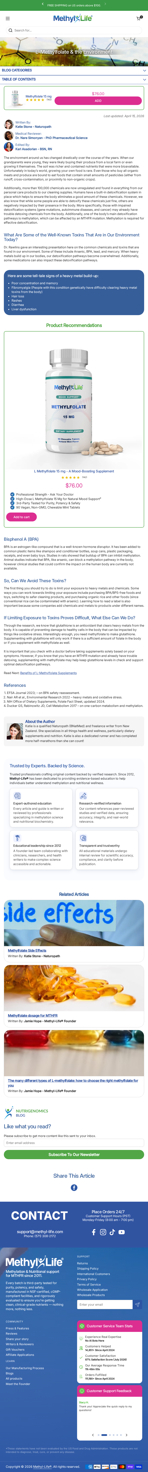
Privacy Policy (87, 1279)
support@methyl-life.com (40, 1231)
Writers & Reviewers (20, 1344)
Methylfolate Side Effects (27, 950)
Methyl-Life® (42, 1467)
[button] (138, 18)
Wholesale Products (91, 1295)
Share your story (17, 1339)
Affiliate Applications (20, 1355)
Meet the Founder (18, 1384)
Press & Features (17, 1328)
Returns (82, 1263)
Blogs (9, 1373)
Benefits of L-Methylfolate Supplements (48, 673)
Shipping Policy (87, 1268)
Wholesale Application (92, 1290)
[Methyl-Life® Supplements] (73, 18)
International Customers (93, 1274)
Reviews (11, 1333)
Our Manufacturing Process (25, 1368)
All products (14, 1378)
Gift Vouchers (15, 1349)
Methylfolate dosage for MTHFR (33, 1015)
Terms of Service (89, 1284)
